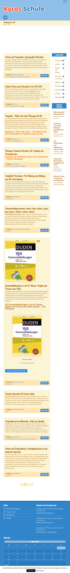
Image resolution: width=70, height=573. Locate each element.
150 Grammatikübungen (27, 363)
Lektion (46, 189)
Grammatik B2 (16, 196)
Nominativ (19, 76)
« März (6, 565)
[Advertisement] (35, 39)
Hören (18, 106)
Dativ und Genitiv (22, 439)
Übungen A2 (15, 139)
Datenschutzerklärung (12, 508)
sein (24, 76)
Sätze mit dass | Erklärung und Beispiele (59, 178)
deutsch (13, 106)
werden (27, 76)
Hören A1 (14, 104)
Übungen (23, 166)
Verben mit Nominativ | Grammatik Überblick (24, 57)
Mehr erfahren (40, 570)
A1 (7, 76)
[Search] (64, 1)
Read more (44, 76)
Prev (21, 484)
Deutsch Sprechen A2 (18, 409)
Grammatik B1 (25, 229)
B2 (12, 198)
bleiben (13, 76)
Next (32, 484)
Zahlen (22, 106)
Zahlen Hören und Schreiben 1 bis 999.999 (23, 86)
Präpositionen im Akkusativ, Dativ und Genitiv (24, 421)
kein (12, 141)
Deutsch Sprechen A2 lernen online (20, 393)
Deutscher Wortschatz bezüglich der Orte (59, 162)
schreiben (17, 166)
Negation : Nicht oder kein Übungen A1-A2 (23, 115)
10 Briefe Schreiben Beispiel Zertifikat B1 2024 (59, 127)
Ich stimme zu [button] (31, 570)
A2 (9, 76)
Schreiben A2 (15, 164)
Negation (17, 141)
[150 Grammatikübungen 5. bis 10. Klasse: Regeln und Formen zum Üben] (20, 261)
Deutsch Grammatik (17, 74)
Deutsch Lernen (10, 512)
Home (5, 24)
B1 (9, 198)
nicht (21, 141)
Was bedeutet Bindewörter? (59, 113)
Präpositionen (32, 439)
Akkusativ (12, 439)
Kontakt (8, 518)
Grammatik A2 (16, 229)
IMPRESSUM (10, 515)
